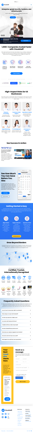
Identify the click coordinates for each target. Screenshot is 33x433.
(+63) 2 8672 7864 (28, 421)
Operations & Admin (27, 112)
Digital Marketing (6, 129)
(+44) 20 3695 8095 (28, 416)
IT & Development (16, 129)
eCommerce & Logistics (27, 129)
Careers (19, 421)
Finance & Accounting (6, 113)
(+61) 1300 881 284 (28, 414)
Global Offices (20, 418)
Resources (19, 420)
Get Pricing (13, 17)
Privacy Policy (22, 375)
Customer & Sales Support (16, 113)
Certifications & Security (20, 415)
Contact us (19, 423)
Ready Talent (20, 411)
